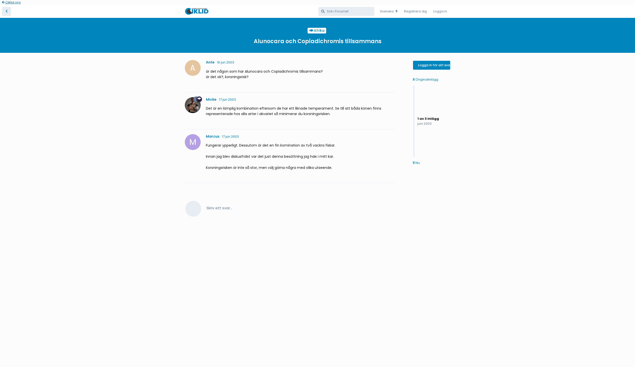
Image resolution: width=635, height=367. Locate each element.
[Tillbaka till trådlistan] (6, 11)
